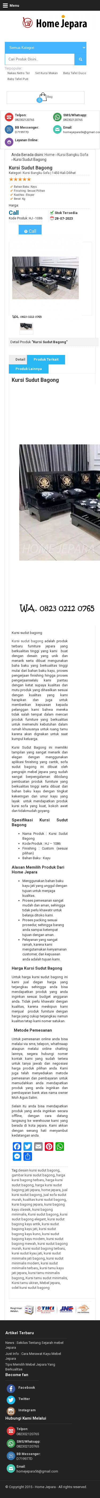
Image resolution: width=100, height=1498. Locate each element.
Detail (20, 359)
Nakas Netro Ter (18, 73)
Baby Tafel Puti (17, 79)
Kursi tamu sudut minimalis (46, 1278)
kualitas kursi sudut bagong (44, 1200)
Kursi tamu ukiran (25, 1283)
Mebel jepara (50, 1283)
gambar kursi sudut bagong (33, 1175)
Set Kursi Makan (46, 73)
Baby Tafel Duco (74, 73)
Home (50, 155)
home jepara (51, 1190)
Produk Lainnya (28, 369)
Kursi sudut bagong (27, 641)
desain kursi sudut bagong (38, 1170)
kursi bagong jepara (27, 1204)
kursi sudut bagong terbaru (44, 1248)
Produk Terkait (46, 359)
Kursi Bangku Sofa (72, 155)
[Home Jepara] (57, 28)
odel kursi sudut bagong (31, 1288)
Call (32, 231)
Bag (50, 97)
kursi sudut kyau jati (27, 1253)
